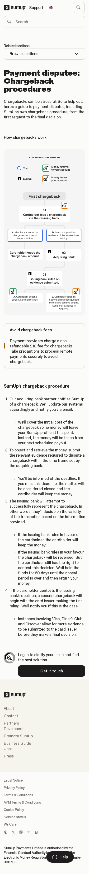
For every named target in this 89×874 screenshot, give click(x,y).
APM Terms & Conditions (22, 802)
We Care (10, 824)
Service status (15, 817)
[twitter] (13, 832)
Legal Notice (13, 780)
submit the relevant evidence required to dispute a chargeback (47, 455)
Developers (13, 728)
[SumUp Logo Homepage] (16, 7)
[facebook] (6, 832)
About (9, 708)
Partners (11, 723)
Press (9, 756)
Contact (11, 716)
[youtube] (28, 832)
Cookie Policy (14, 810)
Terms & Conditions (18, 795)
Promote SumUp (18, 736)
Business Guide (17, 743)
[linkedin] (36, 832)
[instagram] (21, 832)
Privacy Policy (14, 788)
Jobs (8, 748)
